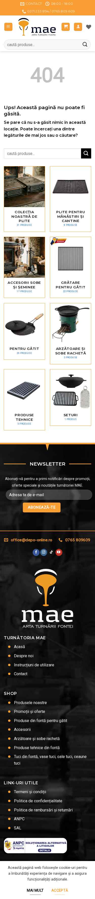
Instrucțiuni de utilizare (34, 665)
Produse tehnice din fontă (37, 747)
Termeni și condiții (30, 791)
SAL (17, 828)
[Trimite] (85, 45)
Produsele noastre (30, 702)
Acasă (19, 646)
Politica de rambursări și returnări (43, 810)
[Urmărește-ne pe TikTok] (51, 552)
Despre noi (23, 655)
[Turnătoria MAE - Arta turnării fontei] (37, 26)
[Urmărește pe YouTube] (58, 552)
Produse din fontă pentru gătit (40, 720)
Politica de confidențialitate (38, 800)
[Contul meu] (78, 27)
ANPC (19, 818)
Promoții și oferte (29, 711)
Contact (20, 673)
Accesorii (22, 729)
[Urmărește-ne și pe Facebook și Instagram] (43, 552)
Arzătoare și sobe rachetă (37, 738)
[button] (8, 27)
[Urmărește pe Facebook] (36, 552)
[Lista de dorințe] (88, 26)
